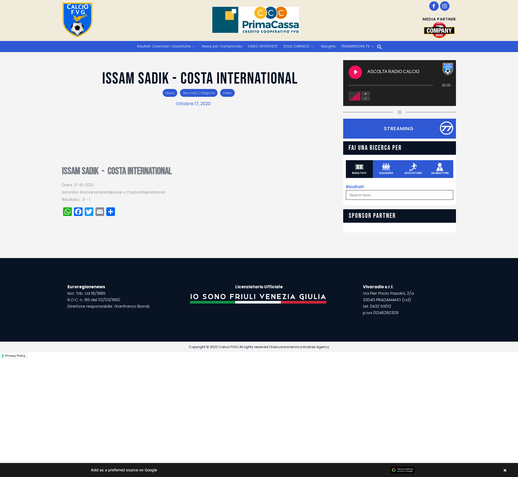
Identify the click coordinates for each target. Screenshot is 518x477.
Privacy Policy (15, 356)
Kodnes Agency (316, 347)
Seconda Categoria (199, 92)
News (170, 92)
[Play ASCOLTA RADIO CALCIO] (355, 72)
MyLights (328, 46)
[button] (259, 470)
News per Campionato (222, 46)
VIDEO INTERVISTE (263, 46)
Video (227, 92)
